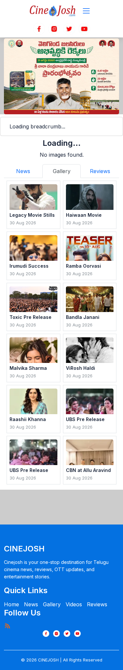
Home (11, 604)
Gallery (52, 604)
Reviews (97, 604)
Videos (74, 604)
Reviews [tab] (100, 171)
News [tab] (23, 171)
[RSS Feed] (7, 625)
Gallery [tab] (62, 171)
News (31, 604)
